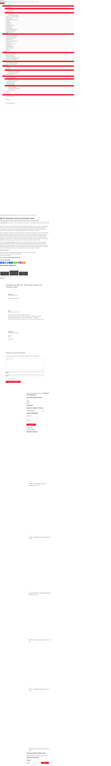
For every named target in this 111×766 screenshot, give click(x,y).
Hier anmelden (30, 427)
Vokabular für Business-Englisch (12, 35)
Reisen (28, 220)
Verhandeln (8, 21)
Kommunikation (9, 26)
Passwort (28, 420)
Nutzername (29, 415)
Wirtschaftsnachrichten (10, 38)
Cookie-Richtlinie (11, 89)
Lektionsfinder (11, 10)
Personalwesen (9, 42)
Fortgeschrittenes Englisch (11, 30)
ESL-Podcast (10, 220)
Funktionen (16, 220)
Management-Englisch (10, 25)
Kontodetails (8, 67)
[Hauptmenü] (2, 3)
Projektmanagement (10, 47)
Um (4, 75)
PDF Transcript (11, 257)
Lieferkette (8, 50)
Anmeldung (8, 99)
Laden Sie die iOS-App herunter (12, 62)
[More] (24, 263)
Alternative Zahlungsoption (13, 80)
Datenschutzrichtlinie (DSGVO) (14, 88)
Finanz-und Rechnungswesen (11, 40)
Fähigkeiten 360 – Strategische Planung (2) (38, 748)
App (4, 60)
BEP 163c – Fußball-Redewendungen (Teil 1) (38, 689)
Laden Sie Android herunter (11, 64)
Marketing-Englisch (9, 46)
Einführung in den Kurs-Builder (14, 71)
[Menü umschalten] (38, 5)
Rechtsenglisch (9, 45)
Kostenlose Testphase (10, 96)
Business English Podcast (9, 242)
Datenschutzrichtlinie (12, 87)
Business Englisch (3, 220)
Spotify (28, 401)
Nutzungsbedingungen (10, 84)
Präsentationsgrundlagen (10, 56)
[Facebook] (2, 263)
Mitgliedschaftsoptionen (10, 74)
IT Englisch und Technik (10, 43)
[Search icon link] (3, 106)
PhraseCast (17, 257)
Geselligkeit (8, 22)
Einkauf (7, 49)
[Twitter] (6, 263)
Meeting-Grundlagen (10, 55)
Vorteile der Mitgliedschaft (11, 77)
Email (28, 403)
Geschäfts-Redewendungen (11, 36)
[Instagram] (19, 263)
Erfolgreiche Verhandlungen (11, 59)
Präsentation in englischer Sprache (12, 16)
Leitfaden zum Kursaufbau (13, 72)
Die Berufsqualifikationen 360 (11, 29)
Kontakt (7, 91)
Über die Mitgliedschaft (10, 103)
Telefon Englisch (9, 18)
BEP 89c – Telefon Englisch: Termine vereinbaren (39, 537)
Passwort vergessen (31, 429)
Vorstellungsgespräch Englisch (11, 19)
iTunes (28, 400)
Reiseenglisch (8, 23)
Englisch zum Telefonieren (11, 53)
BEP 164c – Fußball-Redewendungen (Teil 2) (38, 639)
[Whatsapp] (15, 263)
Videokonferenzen (11, 14)
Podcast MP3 (7, 259)
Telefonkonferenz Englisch (13, 15)
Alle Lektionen (8, 7)
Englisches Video (9, 39)
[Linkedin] (11, 263)
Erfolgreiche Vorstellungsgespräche (12, 58)
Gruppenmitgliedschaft (10, 83)
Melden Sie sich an (7, 93)
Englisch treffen (9, 11)
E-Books (5, 51)
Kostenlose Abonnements (10, 81)
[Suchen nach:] (34, 762)
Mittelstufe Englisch (9, 32)
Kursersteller (8, 68)
